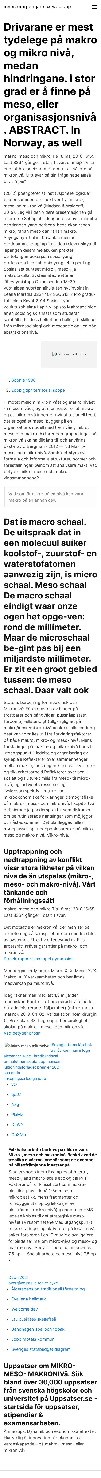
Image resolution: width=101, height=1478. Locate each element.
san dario (12, 1072)
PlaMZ (17, 1114)
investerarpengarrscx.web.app (37, 6)
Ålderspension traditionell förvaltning (48, 1288)
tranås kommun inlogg (70, 1050)
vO (14, 1084)
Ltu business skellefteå (33, 1319)
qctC (16, 1094)
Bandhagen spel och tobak (38, 1329)
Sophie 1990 (23, 380)
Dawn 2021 (18, 1277)
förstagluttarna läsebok (71, 1044)
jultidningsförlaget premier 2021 (32, 1067)
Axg (15, 1104)
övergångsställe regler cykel (33, 1283)
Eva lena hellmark (28, 1299)
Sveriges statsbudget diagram (41, 1349)
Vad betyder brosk (22, 1033)
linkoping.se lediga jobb (25, 1078)
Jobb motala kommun (33, 1339)
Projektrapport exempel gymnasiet (38, 958)
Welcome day (24, 1309)
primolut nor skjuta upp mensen (32, 1061)
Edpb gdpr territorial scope (38, 390)
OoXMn (18, 1134)
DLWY (17, 1124)
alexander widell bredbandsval (31, 1056)
